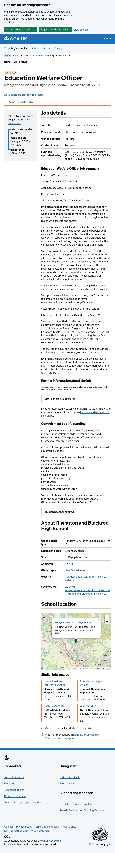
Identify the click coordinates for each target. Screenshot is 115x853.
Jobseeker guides (14, 789)
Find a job (9, 783)
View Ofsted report (76, 570)
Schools (45, 48)
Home (7, 61)
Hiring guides (67, 783)
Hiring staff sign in (70, 777)
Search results (21, 61)
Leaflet (75, 668)
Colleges (60, 48)
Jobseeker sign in (14, 777)
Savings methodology (16, 830)
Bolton (77, 734)
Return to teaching (15, 796)
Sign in (107, 38)
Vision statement (40, 830)
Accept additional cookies (21, 29)
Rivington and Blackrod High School (73, 622)
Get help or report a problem (76, 804)
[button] (76, 641)
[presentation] (76, 641)
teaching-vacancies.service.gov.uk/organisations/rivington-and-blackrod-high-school (87, 590)
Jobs (34, 48)
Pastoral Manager (54, 705)
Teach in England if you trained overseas (27, 802)
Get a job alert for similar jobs (25, 94)
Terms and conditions (47, 826)
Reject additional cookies (55, 29)
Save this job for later (21, 102)
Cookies (8, 826)
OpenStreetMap (95, 668)
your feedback (39, 55)
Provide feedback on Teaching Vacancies (83, 810)
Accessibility (69, 826)
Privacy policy (24, 826)
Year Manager (88, 705)
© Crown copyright (100, 844)
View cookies (81, 29)
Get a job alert (53, 728)
